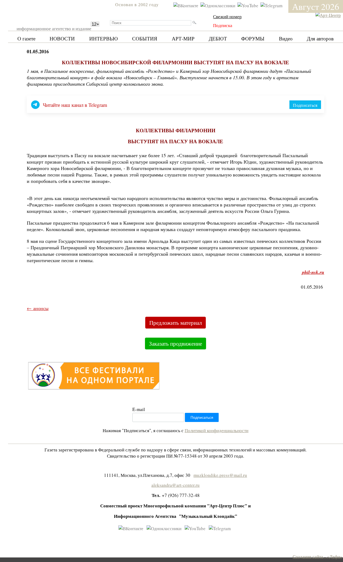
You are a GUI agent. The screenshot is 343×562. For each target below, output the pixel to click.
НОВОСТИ (62, 38)
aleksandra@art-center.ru (175, 485)
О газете (26, 38)
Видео (286, 38)
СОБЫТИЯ (144, 38)
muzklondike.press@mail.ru (220, 475)
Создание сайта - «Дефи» (317, 556)
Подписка (222, 25)
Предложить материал (175, 322)
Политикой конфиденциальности (216, 430)
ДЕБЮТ (218, 38)
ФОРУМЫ (252, 38)
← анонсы (38, 308)
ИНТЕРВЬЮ (103, 38)
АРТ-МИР (183, 38)
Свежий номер (227, 16)
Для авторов (320, 38)
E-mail (138, 409)
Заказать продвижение (175, 343)
